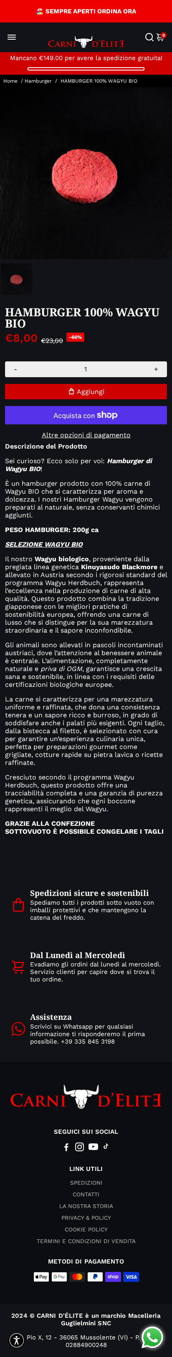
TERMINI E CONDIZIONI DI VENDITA (86, 1241)
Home (10, 81)
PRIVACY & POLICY (86, 1217)
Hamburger (38, 81)
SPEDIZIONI (86, 1182)
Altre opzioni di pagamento (86, 435)
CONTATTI (86, 1194)
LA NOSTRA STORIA (86, 1206)
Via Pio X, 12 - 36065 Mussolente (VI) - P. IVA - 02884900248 (86, 1341)
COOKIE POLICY (86, 1229)
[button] (16, 1340)
